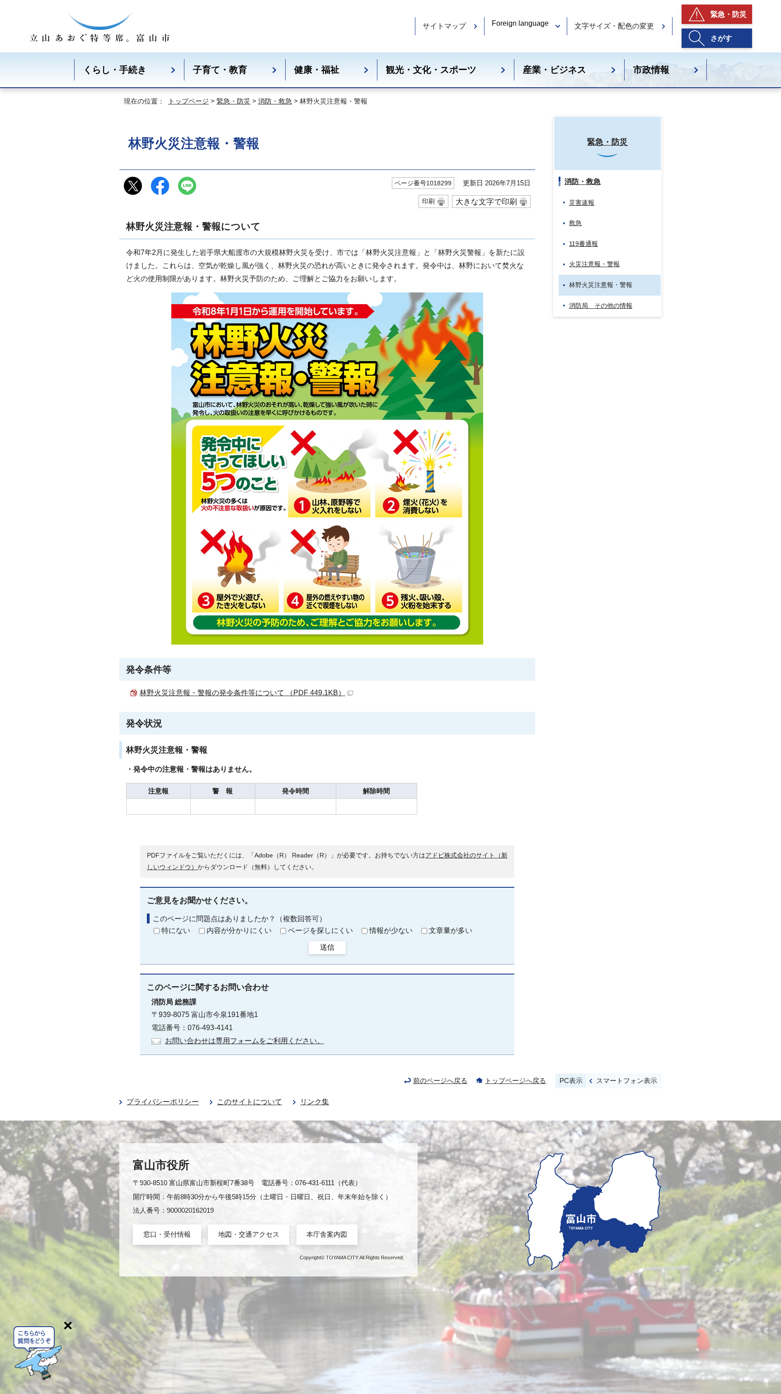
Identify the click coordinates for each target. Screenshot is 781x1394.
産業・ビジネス (554, 70)
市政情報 (651, 70)
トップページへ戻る (515, 1080)
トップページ (188, 101)
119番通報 (583, 243)
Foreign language (520, 23)
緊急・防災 (728, 14)
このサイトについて (249, 1102)
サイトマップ (444, 26)
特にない (175, 930)
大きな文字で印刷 (486, 201)
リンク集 (314, 1102)
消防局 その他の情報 (600, 305)
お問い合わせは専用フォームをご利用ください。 (244, 1041)
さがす (721, 38)
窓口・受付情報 (167, 1234)
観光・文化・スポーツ (431, 70)
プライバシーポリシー (163, 1102)
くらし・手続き (114, 70)
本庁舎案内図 (326, 1234)
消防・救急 (275, 101)
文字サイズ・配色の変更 (614, 26)
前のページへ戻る (440, 1080)
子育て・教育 (220, 70)
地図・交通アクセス (248, 1234)
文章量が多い (450, 930)
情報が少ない (391, 930)
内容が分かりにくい (239, 930)
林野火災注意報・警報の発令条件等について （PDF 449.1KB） (242, 693)
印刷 (428, 201)
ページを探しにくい (320, 930)
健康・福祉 (316, 70)
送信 (327, 947)
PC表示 (571, 1080)
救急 (575, 222)
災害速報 (581, 202)
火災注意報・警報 (594, 264)
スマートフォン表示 (626, 1080)
